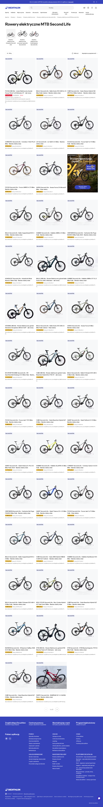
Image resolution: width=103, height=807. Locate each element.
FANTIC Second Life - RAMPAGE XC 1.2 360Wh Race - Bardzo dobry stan (51, 696)
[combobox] (90, 53)
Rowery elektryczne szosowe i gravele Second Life (22, 42)
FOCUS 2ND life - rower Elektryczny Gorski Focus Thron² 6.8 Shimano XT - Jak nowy (19, 92)
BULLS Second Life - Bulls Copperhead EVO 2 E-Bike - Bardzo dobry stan (20, 558)
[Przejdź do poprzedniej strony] (46, 709)
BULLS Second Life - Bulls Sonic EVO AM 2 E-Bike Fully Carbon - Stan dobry (50, 327)
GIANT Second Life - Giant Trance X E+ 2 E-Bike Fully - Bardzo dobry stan (51, 512)
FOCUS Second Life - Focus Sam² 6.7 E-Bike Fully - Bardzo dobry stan (81, 143)
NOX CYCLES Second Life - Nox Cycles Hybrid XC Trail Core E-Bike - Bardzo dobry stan (51, 603)
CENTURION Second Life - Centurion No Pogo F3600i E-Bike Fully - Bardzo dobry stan (19, 512)
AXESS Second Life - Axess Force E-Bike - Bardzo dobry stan (80, 327)
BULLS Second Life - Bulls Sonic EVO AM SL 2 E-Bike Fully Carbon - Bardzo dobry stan (51, 92)
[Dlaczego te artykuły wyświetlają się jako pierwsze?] (72, 53)
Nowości (81, 12)
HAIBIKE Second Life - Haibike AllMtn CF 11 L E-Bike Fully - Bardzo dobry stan (82, 279)
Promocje (74, 12)
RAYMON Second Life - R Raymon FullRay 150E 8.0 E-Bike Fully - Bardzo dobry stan (20, 649)
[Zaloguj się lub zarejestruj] (92, 8)
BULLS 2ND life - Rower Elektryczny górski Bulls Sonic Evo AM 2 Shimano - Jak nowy (51, 279)
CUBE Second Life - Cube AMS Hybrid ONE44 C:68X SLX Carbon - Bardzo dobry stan (50, 558)
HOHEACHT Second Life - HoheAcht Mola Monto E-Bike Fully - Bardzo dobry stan (18, 279)
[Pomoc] (88, 8)
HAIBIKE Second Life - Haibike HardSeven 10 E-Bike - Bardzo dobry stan (82, 558)
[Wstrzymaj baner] (94, 2)
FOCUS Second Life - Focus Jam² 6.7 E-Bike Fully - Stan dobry (81, 512)
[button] (20, 97)
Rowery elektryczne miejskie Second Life (11, 42)
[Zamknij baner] (96, 2)
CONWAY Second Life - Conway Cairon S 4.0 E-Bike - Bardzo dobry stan (82, 466)
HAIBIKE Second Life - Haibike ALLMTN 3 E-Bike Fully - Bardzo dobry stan (51, 466)
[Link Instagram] (10, 738)
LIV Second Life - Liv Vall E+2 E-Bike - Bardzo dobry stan (50, 143)
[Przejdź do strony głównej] (12, 8)
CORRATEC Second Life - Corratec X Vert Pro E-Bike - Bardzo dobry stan (20, 143)
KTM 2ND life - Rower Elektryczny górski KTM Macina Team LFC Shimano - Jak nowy (50, 649)
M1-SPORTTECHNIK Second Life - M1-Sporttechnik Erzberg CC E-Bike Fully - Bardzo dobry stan (20, 374)
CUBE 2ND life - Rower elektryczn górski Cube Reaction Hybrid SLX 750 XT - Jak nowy (51, 374)
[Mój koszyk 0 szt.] (96, 8)
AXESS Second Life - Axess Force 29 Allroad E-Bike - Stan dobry (51, 188)
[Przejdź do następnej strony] (57, 709)
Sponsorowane (71, 155)
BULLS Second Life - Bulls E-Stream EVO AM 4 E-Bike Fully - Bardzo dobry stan (20, 603)
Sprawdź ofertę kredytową (83, 187)
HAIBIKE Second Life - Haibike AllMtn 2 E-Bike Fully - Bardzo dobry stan (51, 234)
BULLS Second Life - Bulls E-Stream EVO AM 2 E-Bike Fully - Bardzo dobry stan (82, 374)
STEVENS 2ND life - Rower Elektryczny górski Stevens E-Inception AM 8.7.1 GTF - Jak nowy (19, 327)
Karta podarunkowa (90, 13)
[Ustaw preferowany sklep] (84, 8)
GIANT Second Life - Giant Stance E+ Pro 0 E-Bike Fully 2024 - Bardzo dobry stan (19, 466)
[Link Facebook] (6, 738)
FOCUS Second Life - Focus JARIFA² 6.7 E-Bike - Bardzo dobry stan (20, 188)
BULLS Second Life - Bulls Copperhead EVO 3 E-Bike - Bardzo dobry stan (20, 234)
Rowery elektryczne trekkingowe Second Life (34, 42)
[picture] (20, 73)
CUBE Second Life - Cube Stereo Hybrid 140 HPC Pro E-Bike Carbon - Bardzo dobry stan (81, 92)
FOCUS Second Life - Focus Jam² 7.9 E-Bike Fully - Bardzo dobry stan (19, 421)
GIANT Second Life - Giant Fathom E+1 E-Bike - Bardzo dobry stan (82, 421)
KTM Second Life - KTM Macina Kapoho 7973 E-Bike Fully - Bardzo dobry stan (82, 649)
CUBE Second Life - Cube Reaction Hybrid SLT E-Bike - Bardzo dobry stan (51, 421)
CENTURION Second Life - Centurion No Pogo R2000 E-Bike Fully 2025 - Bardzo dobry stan (82, 234)
